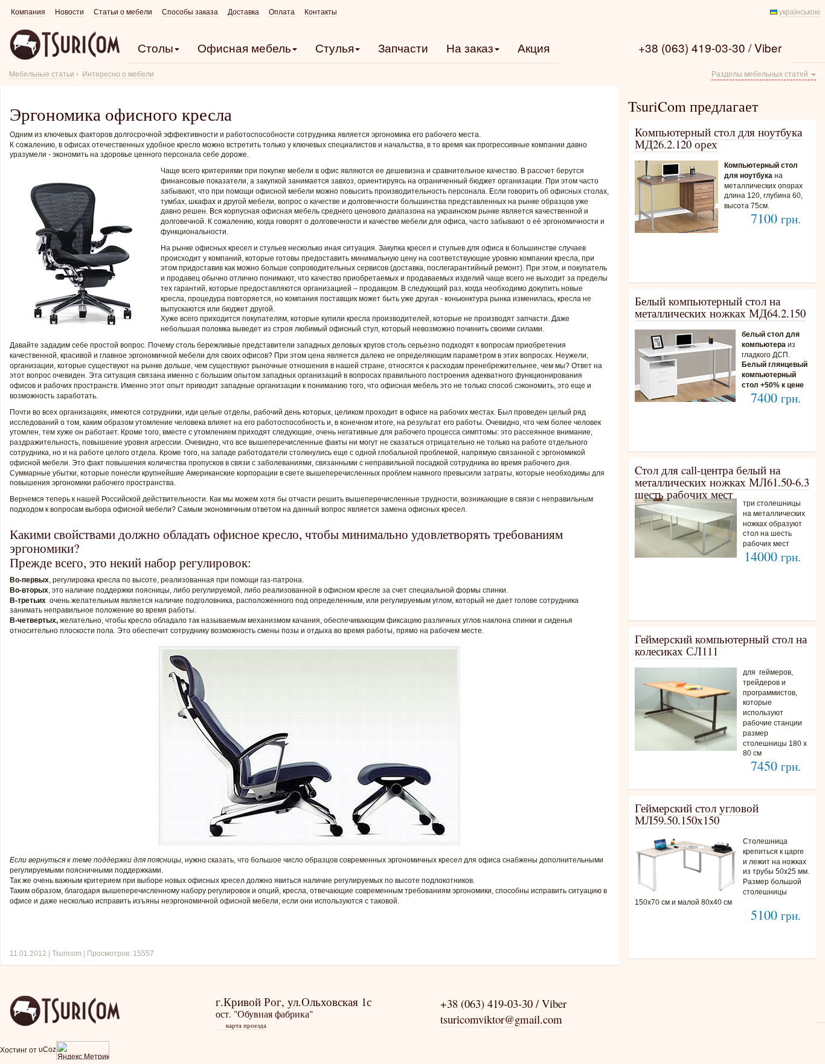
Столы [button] (155, 47)
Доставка (243, 12)
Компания (28, 12)
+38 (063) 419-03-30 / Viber (710, 47)
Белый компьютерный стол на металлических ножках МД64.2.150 (720, 306)
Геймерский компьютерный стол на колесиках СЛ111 (721, 644)
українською (799, 12)
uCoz (47, 1049)
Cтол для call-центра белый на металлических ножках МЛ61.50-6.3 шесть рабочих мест (722, 482)
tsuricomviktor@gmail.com (501, 1019)
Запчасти (403, 47)
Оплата (282, 12)
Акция (534, 47)
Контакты (320, 12)
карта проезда (241, 1025)
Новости (69, 12)
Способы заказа (190, 12)
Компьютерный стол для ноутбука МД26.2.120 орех (718, 137)
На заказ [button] (469, 47)
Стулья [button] (334, 47)
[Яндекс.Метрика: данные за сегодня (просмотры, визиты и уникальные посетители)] (82, 1050)
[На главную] (64, 1010)
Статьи (123, 12)
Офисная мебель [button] (244, 47)
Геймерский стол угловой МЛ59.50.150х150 (697, 813)
